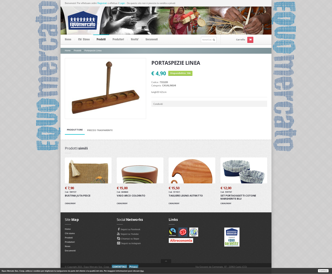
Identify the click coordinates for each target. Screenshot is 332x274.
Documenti (152, 39)
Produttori (118, 39)
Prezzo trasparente (100, 130)
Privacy (133, 267)
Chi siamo (84, 39)
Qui (142, 271)
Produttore (75, 129)
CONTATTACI (119, 267)
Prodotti (101, 39)
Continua (323, 271)
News (67, 246)
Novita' (135, 39)
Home (68, 39)
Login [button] (122, 3)
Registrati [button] (102, 3)
